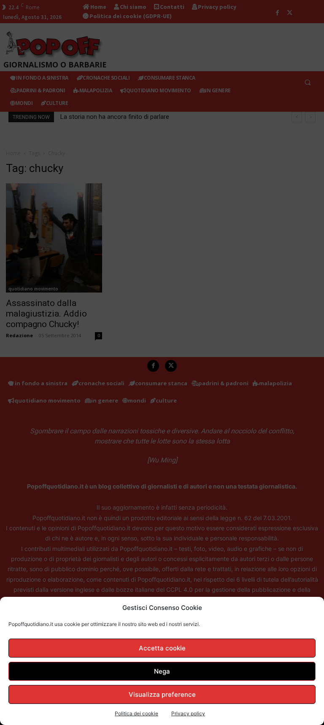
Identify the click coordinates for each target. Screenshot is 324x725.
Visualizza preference (162, 694)
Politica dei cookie (136, 713)
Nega (162, 671)
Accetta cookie (162, 648)
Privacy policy (188, 713)
